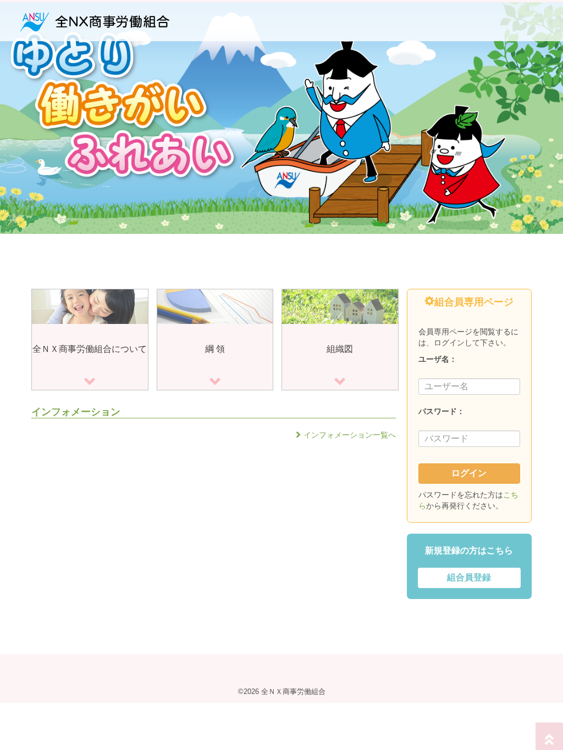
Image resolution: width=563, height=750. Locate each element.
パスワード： (441, 411)
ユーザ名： (437, 359)
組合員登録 (469, 577)
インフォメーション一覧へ (349, 434)
